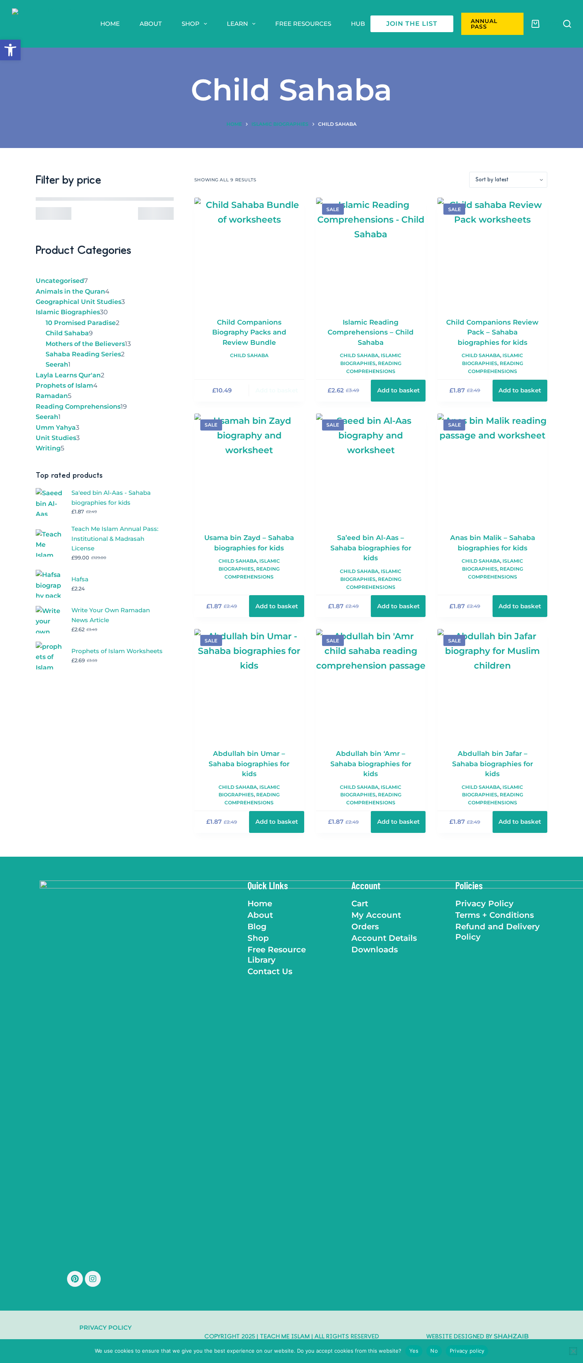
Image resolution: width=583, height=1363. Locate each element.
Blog (257, 926)
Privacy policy (467, 1351)
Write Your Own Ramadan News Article (110, 615)
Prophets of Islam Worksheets (117, 651)
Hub (358, 23)
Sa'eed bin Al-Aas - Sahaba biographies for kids (111, 497)
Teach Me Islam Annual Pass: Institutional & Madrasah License (114, 538)
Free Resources (303, 23)
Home (110, 23)
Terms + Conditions (494, 915)
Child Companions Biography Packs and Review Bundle (249, 332)
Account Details (384, 938)
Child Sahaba (249, 355)
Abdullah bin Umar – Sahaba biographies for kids (249, 764)
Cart (359, 903)
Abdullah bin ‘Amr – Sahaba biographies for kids (370, 764)
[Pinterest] (75, 1279)
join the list (411, 23)
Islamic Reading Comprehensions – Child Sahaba (371, 332)
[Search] (567, 24)
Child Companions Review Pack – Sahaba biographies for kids (492, 332)
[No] (573, 1351)
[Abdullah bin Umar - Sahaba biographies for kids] (249, 684)
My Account (376, 915)
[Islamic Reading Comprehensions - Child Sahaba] (371, 253)
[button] (10, 50)
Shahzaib (511, 1336)
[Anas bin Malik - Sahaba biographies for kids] (492, 468)
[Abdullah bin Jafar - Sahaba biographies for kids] (492, 684)
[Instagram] (93, 1279)
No (434, 1351)
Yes (414, 1351)
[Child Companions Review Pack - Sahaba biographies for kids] (492, 253)
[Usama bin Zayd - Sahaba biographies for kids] (249, 468)
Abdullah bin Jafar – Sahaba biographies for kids (492, 764)
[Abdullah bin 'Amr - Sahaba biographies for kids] (371, 684)
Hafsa (79, 579)
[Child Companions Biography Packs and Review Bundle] (249, 253)
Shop (190, 23)
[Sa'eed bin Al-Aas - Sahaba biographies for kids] (371, 468)
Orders (365, 926)
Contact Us (269, 971)
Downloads (374, 949)
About (151, 23)
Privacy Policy (484, 903)
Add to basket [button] (276, 390)
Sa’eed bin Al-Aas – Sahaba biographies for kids (370, 548)
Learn (237, 23)
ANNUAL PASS (484, 23)
